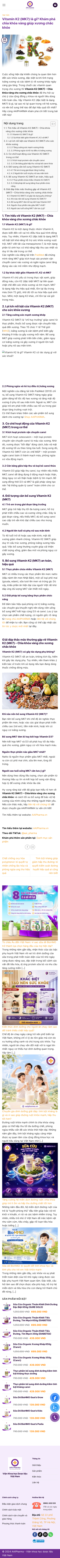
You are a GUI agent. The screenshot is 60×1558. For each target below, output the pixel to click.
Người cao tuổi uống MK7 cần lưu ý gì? (28, 208)
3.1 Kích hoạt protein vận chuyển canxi (27, 160)
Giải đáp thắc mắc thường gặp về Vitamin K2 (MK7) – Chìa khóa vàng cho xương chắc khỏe (29, 191)
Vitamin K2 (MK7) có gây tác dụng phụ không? (31, 196)
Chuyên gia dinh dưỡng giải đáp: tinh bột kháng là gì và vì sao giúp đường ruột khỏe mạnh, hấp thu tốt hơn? (29, 1115)
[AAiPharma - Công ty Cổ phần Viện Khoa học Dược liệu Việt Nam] (30, 5)
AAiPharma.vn (40, 828)
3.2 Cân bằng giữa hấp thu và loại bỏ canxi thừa (32, 163)
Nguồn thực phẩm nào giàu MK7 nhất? (28, 205)
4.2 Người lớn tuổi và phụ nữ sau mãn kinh (29, 173)
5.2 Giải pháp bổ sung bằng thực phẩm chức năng (30, 184)
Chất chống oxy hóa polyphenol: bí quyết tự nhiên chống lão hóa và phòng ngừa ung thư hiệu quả (16, 865)
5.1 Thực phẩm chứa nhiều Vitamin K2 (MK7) (30, 180)
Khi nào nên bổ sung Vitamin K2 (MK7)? (28, 199)
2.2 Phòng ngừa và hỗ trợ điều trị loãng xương (31, 150)
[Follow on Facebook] (34, 1534)
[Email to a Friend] (32, 847)
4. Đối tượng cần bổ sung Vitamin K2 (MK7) (28, 166)
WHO (6, 330)
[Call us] (50, 1534)
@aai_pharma (29, 833)
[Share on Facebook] (27, 847)
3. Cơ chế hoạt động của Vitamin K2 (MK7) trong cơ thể (27, 155)
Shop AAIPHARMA (34, 416)
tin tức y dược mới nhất (15, 626)
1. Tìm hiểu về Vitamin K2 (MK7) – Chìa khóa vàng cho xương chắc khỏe (28, 129)
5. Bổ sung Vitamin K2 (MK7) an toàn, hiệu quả (29, 176)
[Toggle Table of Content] (51, 123)
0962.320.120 (49, 1503)
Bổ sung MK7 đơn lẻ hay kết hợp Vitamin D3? (31, 202)
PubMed (39, 254)
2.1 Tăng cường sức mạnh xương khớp (27, 147)
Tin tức (5, 15)
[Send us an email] (45, 1534)
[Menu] (4, 5)
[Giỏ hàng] (55, 5)
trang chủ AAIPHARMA (17, 618)
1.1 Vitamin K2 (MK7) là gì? (21, 134)
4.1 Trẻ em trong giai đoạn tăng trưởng (27, 170)
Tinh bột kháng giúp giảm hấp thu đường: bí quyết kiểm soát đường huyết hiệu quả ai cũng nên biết (45, 865)
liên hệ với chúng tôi (39, 804)
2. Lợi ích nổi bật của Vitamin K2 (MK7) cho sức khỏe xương (30, 142)
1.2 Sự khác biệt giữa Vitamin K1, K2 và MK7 (29, 137)
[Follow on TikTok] (40, 1534)
